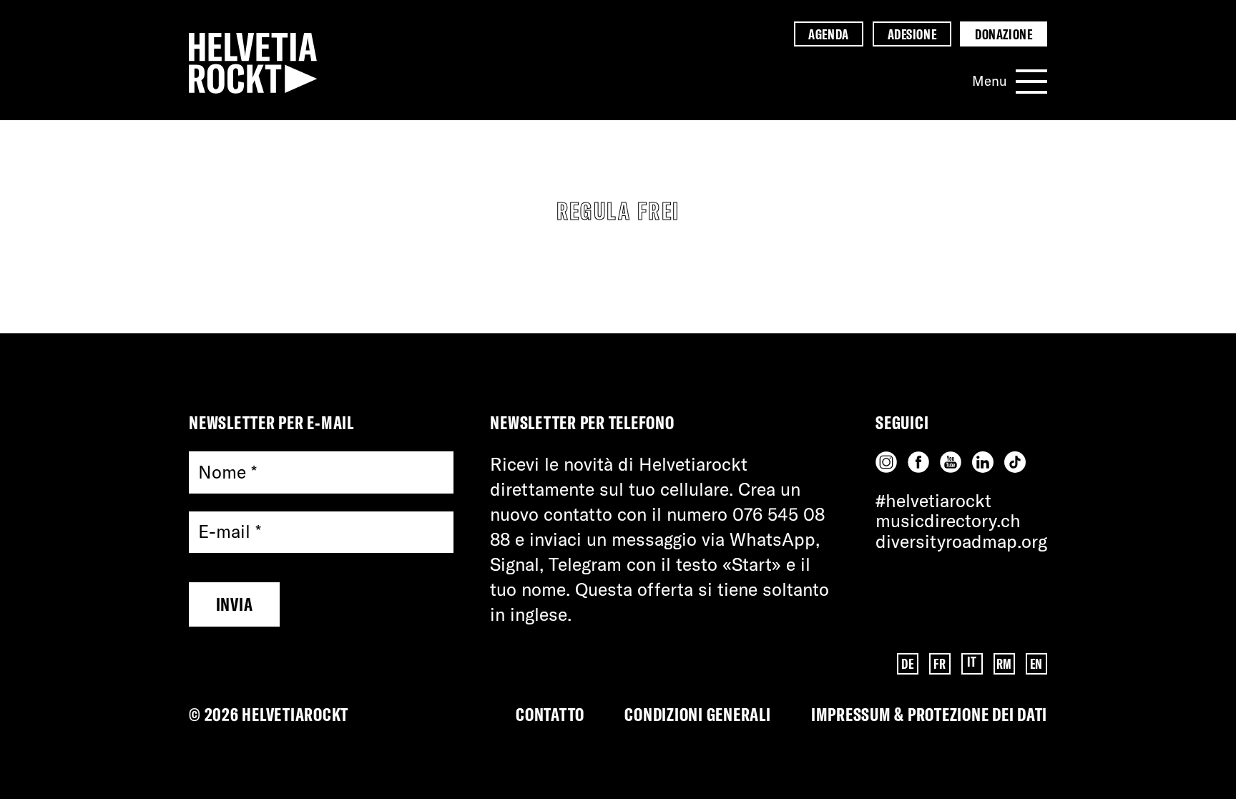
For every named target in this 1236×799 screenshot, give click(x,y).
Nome (227, 471)
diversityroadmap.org (961, 541)
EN (1036, 663)
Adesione (912, 34)
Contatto (550, 714)
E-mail (229, 531)
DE (907, 663)
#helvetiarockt (933, 500)
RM (1004, 663)
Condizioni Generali (697, 714)
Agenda (828, 34)
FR (939, 663)
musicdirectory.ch (948, 520)
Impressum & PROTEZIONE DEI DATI (929, 714)
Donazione (1003, 34)
